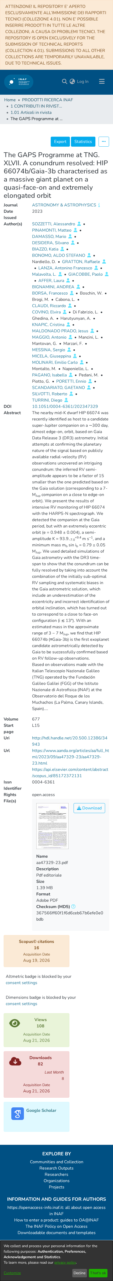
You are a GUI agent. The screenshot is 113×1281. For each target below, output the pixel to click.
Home (10, 100)
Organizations (57, 1181)
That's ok (98, 1273)
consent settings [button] (21, 983)
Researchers (56, 1174)
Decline (79, 1273)
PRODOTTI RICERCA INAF (47, 100)
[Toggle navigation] (101, 82)
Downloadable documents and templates (57, 1233)
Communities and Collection (56, 1162)
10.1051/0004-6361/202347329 (65, 406)
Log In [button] (83, 81)
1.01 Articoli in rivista (31, 112)
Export (60, 142)
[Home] (19, 81)
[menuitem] (72, 81)
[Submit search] (64, 81)
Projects (56, 1187)
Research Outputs (56, 1168)
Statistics (83, 142)
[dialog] (56, 1261)
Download (91, 808)
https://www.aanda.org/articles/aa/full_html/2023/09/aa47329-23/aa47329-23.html (70, 757)
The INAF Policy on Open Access (56, 1226)
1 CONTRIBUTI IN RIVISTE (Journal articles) (37, 106)
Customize (12, 1273)
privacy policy (65, 1262)
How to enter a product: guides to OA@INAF (56, 1220)
